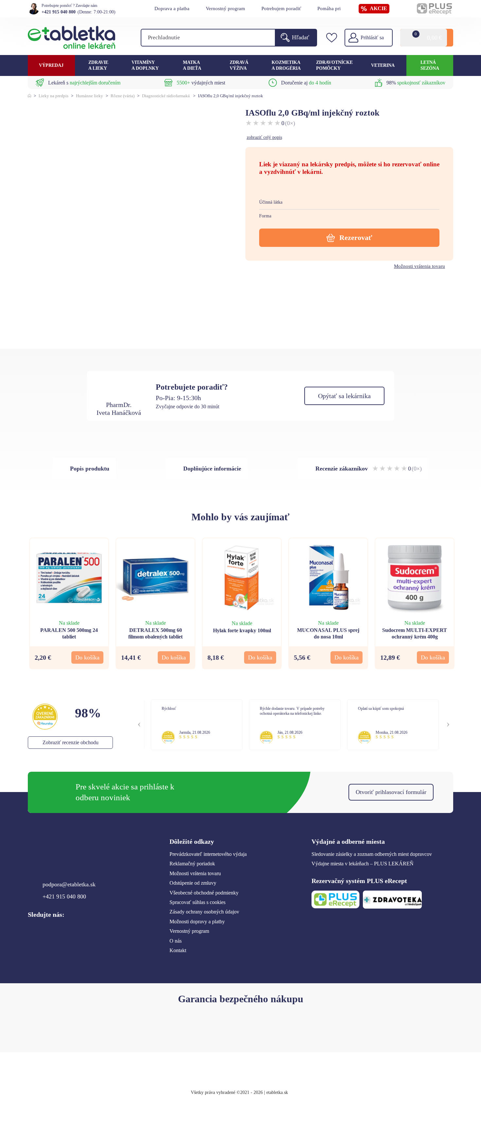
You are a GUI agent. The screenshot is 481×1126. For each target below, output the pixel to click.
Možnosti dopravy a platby (197, 921)
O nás (175, 941)
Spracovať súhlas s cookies (197, 902)
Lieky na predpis (53, 95)
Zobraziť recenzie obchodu (70, 742)
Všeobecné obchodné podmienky (204, 892)
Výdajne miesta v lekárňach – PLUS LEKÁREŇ (363, 863)
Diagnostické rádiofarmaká (166, 95)
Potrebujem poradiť (281, 8)
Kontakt (177, 950)
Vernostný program (225, 8)
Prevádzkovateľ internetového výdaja (208, 854)
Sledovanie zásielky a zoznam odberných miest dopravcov (372, 854)
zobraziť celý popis (264, 137)
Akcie (378, 8)
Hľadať (300, 37)
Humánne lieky (89, 95)
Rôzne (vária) (122, 95)
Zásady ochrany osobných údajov (204, 911)
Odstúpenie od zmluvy (192, 883)
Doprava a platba (171, 8)
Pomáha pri (329, 8)
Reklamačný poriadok (192, 863)
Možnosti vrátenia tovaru (419, 266)
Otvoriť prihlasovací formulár (391, 792)
